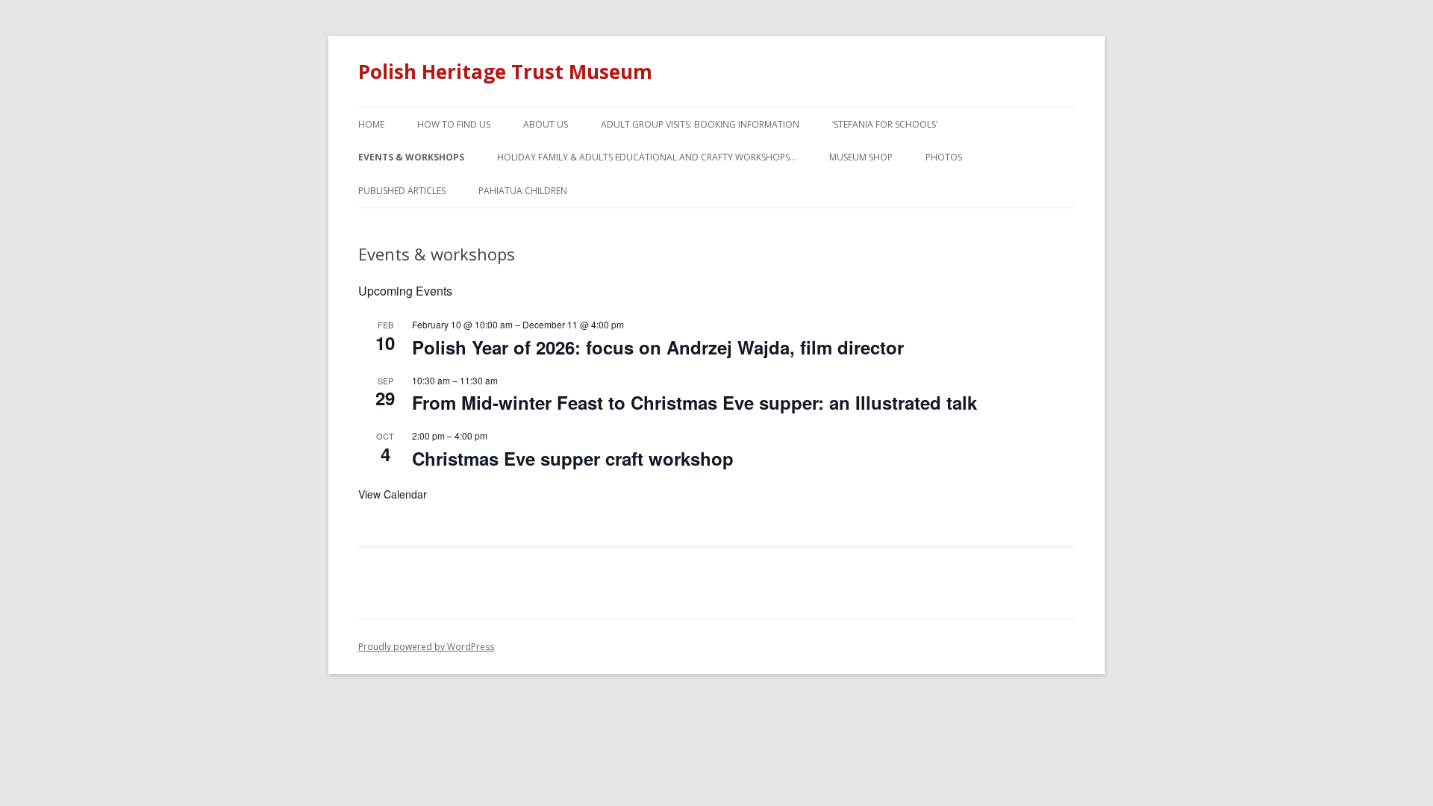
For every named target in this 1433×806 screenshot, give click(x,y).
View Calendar (392, 494)
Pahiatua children (522, 190)
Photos (943, 157)
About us (545, 124)
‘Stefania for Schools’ (884, 124)
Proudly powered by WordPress (426, 646)
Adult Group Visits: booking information (700, 124)
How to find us (453, 124)
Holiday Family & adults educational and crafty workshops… (646, 157)
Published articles (402, 190)
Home (371, 124)
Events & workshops (411, 157)
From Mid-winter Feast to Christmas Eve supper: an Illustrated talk (694, 402)
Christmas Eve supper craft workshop (573, 458)
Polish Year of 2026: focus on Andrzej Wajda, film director (658, 347)
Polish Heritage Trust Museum (505, 71)
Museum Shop (861, 157)
